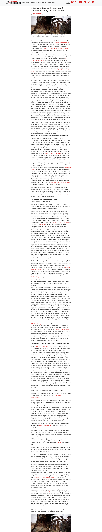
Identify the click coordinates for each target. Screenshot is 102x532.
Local (28, 3)
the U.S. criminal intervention (53, 153)
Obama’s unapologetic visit (62, 42)
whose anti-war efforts (46, 492)
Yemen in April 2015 (45, 425)
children (42, 224)
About (54, 3)
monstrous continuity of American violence (56, 48)
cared (59, 442)
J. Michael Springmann (37, 324)
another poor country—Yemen (60, 222)
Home (23, 3)
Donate (44, 3)
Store (49, 3)
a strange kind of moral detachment (44, 477)
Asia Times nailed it (62, 195)
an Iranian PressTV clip (62, 329)
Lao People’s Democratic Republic (60, 182)
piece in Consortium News (44, 346)
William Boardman (36, 13)
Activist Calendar (36, 3)
